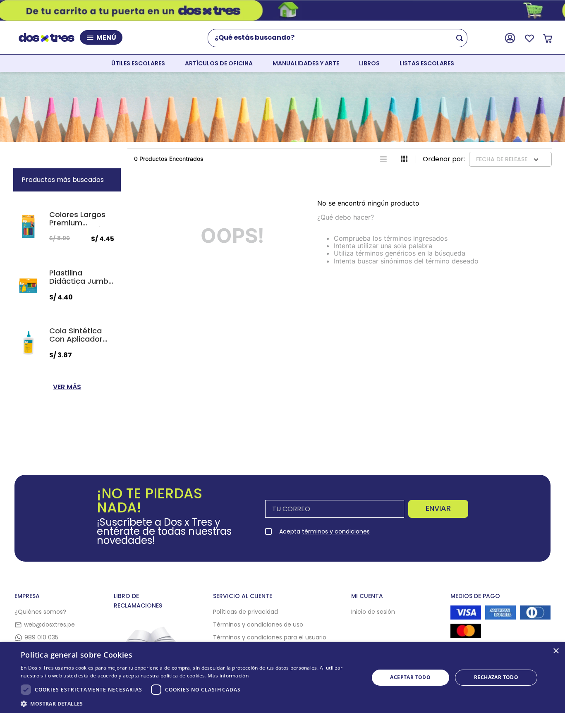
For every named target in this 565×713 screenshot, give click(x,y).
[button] (189, 703)
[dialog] (282, 677)
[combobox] (341, 38)
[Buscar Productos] (461, 38)
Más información (228, 675)
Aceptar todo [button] (410, 677)
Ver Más (67, 387)
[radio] (383, 159)
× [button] (556, 651)
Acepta (324, 531)
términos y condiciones (336, 531)
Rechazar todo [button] (496, 677)
